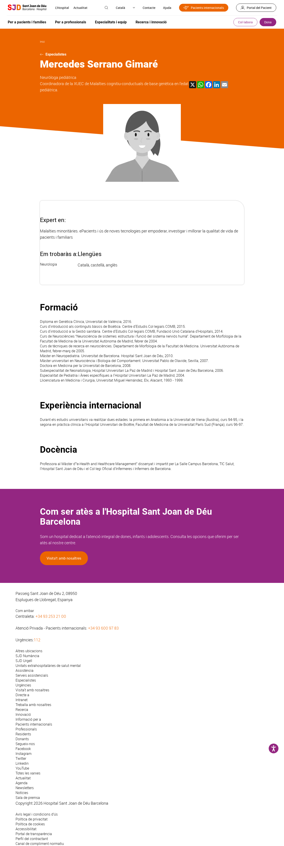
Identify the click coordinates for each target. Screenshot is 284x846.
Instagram (24, 753)
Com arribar (25, 610)
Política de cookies (30, 824)
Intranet (22, 699)
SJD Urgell (24, 660)
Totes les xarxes (28, 773)
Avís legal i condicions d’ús (37, 814)
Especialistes (55, 54)
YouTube (22, 768)
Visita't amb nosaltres (64, 558)
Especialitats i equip (111, 22)
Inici (42, 41)
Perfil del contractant (32, 838)
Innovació (23, 714)
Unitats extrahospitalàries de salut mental (48, 665)
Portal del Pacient (259, 8)
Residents (23, 734)
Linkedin (22, 763)
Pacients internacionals (207, 8)
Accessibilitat (26, 828)
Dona (268, 22)
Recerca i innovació (151, 22)
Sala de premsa (28, 797)
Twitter (21, 758)
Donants (22, 738)
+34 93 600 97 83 (103, 628)
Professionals (26, 729)
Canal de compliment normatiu (40, 843)
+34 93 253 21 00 (51, 616)
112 (37, 639)
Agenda (22, 782)
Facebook (23, 748)
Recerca (22, 709)
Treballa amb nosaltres (33, 704)
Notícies (22, 792)
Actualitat (80, 8)
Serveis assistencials (32, 675)
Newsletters (25, 787)
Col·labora (245, 22)
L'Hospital (62, 8)
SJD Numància (27, 655)
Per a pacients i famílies (27, 22)
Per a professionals (70, 22)
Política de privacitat (31, 819)
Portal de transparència (34, 833)
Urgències (23, 685)
